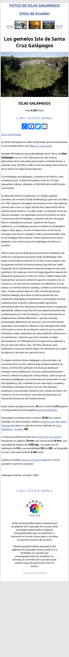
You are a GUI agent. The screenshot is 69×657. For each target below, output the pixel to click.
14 (35, 117)
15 (38, 117)
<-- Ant (20, 117)
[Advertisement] (34, 620)
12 (29, 117)
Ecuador (19, 429)
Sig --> (49, 117)
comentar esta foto (31, 459)
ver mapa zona (43, 146)
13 (32, 117)
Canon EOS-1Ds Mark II (48, 436)
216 (44, 117)
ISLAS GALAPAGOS (11, 134)
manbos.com (48, 421)
